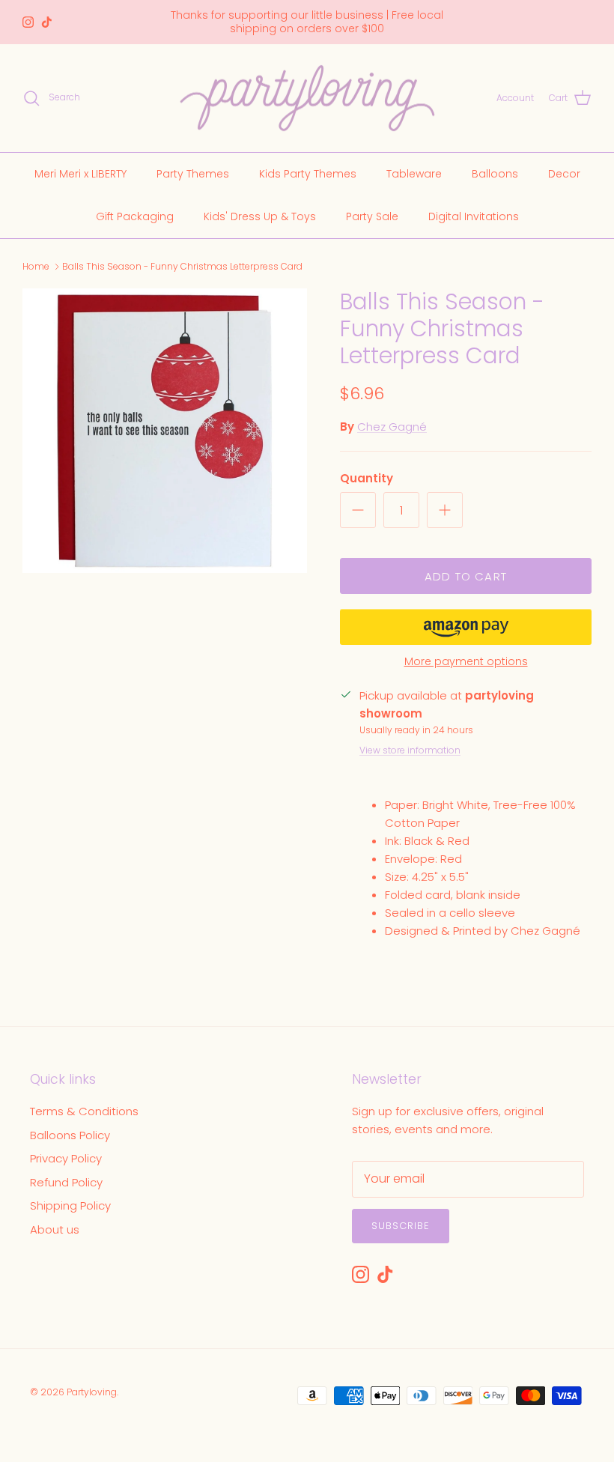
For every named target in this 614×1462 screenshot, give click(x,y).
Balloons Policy (70, 1135)
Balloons (495, 173)
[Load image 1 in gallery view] (164, 430)
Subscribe (400, 1226)
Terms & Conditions (84, 1111)
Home (35, 266)
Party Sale (372, 216)
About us (54, 1229)
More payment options (466, 661)
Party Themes (192, 173)
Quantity (366, 478)
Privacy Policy (66, 1158)
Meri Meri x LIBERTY (80, 173)
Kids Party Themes (307, 173)
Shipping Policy (70, 1205)
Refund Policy (66, 1182)
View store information (409, 750)
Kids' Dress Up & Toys (260, 216)
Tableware (414, 173)
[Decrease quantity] (358, 510)
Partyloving (92, 1392)
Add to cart (466, 576)
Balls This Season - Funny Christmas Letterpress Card (182, 266)
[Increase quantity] (445, 510)
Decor (564, 173)
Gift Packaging (135, 216)
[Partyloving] (307, 98)
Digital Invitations (473, 216)
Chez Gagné (392, 426)
